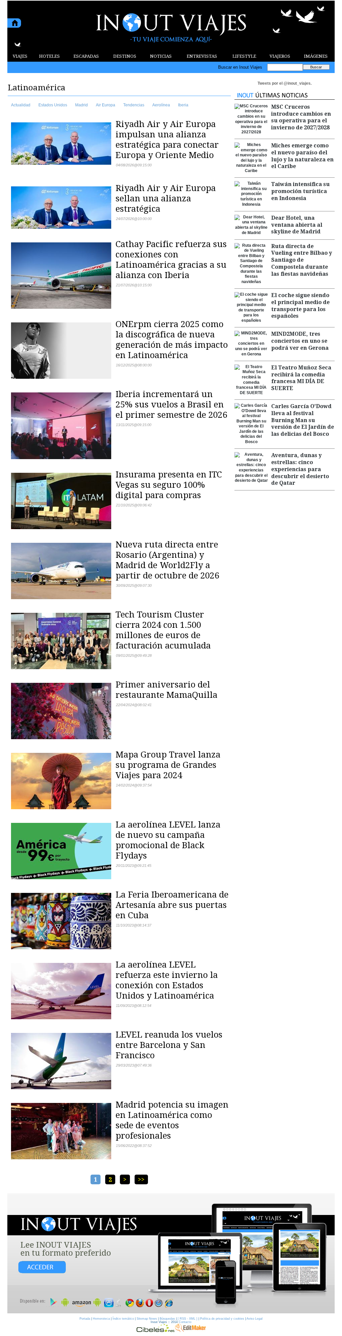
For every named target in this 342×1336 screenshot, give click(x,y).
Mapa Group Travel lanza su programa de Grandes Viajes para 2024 (168, 765)
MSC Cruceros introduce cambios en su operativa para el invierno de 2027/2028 (301, 117)
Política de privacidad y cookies (222, 1318)
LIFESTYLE (244, 56)
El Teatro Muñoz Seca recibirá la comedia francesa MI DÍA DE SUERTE (301, 377)
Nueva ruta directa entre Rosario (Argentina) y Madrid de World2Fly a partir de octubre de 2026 (167, 559)
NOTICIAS (161, 56)
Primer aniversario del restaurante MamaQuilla (166, 690)
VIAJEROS (280, 56)
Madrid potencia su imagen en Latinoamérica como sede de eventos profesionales (172, 1120)
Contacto (185, 1322)
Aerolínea (161, 105)
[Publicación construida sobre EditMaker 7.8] (190, 1330)
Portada (84, 1318)
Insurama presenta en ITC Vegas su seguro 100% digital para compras (169, 484)
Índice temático (123, 1318)
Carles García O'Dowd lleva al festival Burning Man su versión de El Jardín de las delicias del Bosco (302, 420)
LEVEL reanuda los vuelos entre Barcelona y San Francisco (169, 1045)
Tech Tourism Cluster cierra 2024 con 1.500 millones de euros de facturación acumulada (163, 629)
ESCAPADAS (86, 56)
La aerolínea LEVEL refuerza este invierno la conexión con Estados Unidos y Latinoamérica (167, 980)
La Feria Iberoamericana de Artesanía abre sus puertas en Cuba (172, 905)
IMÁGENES (316, 56)
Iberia (183, 105)
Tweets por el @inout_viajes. (285, 83)
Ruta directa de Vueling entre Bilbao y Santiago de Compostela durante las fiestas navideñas (301, 260)
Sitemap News (147, 1318)
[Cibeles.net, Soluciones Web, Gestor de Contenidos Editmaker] (155, 1330)
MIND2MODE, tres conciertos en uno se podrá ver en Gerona (300, 341)
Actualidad (20, 105)
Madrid (81, 105)
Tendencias (133, 105)
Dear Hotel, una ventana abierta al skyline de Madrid (296, 225)
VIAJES (20, 56)
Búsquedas (167, 1318)
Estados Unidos (52, 105)
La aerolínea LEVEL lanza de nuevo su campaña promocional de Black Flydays (168, 840)
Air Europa (105, 105)
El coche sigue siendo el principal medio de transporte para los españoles (300, 305)
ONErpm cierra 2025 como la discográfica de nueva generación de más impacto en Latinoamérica (172, 339)
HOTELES (49, 56)
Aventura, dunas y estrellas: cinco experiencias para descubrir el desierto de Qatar (300, 469)
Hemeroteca (101, 1318)
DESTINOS (124, 56)
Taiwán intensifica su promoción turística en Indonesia (300, 191)
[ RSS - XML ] (187, 1318)
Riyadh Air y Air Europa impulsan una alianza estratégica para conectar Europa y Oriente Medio (167, 139)
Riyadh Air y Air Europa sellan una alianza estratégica (166, 198)
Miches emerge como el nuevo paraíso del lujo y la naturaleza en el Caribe (302, 155)
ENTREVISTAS (202, 56)
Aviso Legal (254, 1318)
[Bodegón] (171, 1253)
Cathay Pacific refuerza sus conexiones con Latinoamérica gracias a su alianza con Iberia (171, 259)
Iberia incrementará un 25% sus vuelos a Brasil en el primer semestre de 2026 (171, 404)
